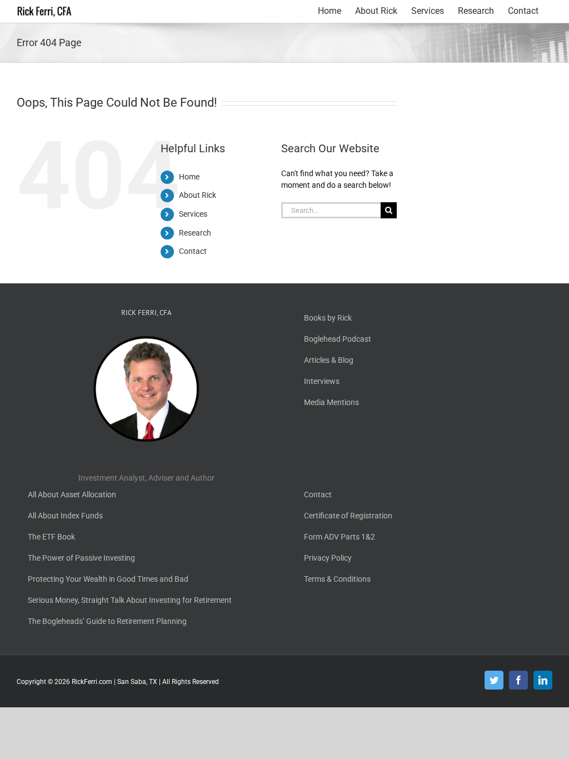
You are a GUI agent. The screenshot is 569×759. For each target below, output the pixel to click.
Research (195, 232)
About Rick (197, 195)
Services (193, 213)
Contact (193, 251)
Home (189, 176)
